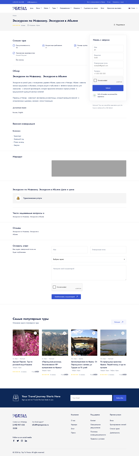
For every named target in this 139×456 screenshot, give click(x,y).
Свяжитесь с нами (118, 2)
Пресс (73, 433)
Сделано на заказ (91, 8)
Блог (102, 8)
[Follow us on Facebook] (14, 441)
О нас (109, 2)
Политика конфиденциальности (98, 433)
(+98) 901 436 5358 (18, 2)
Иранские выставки (114, 8)
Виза (111, 420)
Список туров (114, 429)
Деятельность (115, 433)
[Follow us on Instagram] (22, 441)
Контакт (93, 420)
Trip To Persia (26, 452)
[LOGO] (20, 8)
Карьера (74, 424)
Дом (31, 8)
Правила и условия (97, 439)
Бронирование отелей (118, 424)
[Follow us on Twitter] (18, 441)
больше (117, 322)
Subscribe (119, 398)
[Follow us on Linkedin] (26, 441)
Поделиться (120, 25)
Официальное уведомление (95, 426)
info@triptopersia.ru (32, 2)
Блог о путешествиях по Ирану (96, 2)
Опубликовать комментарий (65, 297)
